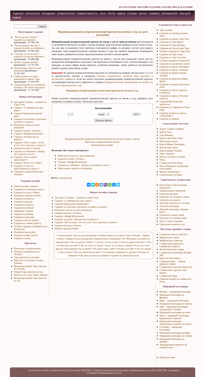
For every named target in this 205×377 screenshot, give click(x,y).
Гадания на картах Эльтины (174, 69)
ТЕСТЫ (111, 13)
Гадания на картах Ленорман (174, 66)
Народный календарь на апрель (176, 303)
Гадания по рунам (23, 201)
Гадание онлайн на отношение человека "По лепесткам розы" (29, 86)
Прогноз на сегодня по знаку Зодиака (29, 261)
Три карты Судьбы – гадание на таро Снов (76, 197)
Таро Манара (166, 135)
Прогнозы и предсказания (27, 248)
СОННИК (132, 13)
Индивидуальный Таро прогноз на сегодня (30, 267)
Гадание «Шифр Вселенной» (29, 133)
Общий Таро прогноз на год (28, 271)
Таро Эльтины (167, 153)
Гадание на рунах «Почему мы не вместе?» (77, 219)
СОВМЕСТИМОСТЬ (87, 13)
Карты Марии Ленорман (172, 144)
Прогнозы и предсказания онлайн (102, 141)
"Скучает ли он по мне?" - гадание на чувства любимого (29, 55)
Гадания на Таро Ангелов (173, 57)
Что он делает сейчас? (82, 242)
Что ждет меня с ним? (104, 248)
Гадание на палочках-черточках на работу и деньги (30, 120)
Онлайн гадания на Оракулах (175, 60)
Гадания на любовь (23, 214)
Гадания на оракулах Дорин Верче (174, 80)
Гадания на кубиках (24, 207)
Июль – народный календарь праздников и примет (174, 317)
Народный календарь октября (175, 332)
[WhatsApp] (110, 185)
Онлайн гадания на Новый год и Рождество (30, 228)
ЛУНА (103, 13)
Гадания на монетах (24, 198)
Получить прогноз (103, 120)
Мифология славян (169, 237)
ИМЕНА (121, 13)
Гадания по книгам (23, 204)
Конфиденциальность (110, 372)
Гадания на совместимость (27, 223)
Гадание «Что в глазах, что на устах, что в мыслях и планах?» (30, 144)
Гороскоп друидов (169, 193)
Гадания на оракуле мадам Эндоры (173, 74)
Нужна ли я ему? (126, 248)
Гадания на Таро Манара (172, 45)
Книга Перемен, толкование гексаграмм (174, 167)
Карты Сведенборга (170, 171)
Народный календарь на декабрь (172, 340)
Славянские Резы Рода (171, 162)
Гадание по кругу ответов (27, 148)
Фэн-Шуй (184, 13)
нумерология (65, 177)
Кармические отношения (107, 238)
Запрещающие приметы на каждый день (173, 346)
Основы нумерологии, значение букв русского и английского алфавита (102, 77)
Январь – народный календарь (175, 291)
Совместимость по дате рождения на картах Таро (27, 77)
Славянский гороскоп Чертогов (176, 266)
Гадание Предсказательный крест (28, 115)
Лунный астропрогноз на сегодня (27, 253)
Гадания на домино (169, 118)
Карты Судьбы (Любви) (172, 128)
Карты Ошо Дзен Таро (171, 138)
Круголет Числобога (170, 258)
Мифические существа (171, 240)
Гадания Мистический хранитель (171, 103)
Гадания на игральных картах (29, 189)
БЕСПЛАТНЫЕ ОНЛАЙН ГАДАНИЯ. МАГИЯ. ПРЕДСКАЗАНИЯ (156, 7)
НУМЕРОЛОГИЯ (66, 13)
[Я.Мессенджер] (93, 185)
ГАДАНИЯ (18, 13)
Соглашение (92, 372)
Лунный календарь (169, 206)
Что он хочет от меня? (91, 245)
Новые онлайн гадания (26, 186)
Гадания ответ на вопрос (26, 220)
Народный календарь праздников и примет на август (176, 322)
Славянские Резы (168, 275)
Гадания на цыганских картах (175, 63)
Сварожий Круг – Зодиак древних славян (172, 262)
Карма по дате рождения (79, 238)
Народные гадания (23, 210)
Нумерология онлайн (25, 232)
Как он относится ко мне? (88, 252)
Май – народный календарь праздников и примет (174, 308)
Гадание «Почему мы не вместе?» (26, 138)
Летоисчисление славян (172, 249)
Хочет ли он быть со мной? (119, 245)
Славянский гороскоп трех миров (173, 271)
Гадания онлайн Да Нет (26, 235)
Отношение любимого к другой (119, 252)
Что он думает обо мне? (133, 242)
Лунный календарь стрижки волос (174, 210)
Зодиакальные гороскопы (173, 190)
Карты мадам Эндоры (171, 150)
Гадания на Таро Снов (171, 54)
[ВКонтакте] (88, 185)
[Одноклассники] (97, 185)
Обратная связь (167, 357)
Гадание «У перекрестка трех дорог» (29, 109)
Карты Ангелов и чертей (172, 156)
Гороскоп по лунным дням (173, 217)
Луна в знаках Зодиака (171, 221)
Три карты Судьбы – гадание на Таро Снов (30, 103)
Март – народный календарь (174, 300)
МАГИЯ (143, 13)
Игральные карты (169, 141)
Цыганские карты (169, 147)
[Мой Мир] (114, 185)
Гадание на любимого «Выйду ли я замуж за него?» (29, 152)
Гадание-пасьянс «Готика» (27, 130)
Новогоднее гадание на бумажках (75, 168)
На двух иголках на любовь (94, 255)
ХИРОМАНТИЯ (169, 13)
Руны (162, 159)
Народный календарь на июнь (175, 312)
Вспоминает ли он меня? (78, 248)
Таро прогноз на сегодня (26, 257)
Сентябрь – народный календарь (171, 328)
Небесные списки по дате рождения (27, 126)
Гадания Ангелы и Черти (27, 192)
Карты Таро (166, 131)
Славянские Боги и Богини (173, 234)
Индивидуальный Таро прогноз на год (30, 279)
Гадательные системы (171, 174)
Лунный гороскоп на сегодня (175, 202)
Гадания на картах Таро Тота (174, 38)
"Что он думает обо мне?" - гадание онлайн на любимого (29, 47)
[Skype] (118, 185)
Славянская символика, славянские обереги (172, 245)
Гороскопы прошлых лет (172, 224)
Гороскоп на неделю (170, 199)
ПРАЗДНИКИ (48, 13)
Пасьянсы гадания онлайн (27, 195)
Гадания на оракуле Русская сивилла (174, 97)
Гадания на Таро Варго (171, 41)
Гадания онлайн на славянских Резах (175, 280)
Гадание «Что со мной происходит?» (25, 158)
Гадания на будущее (24, 217)
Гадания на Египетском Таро (174, 48)
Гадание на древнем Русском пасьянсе (28, 173)
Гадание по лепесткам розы (125, 255)
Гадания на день (22, 238)
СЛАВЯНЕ (154, 13)
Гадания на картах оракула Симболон (173, 91)
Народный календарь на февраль (172, 296)
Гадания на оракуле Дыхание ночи (174, 86)
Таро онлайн (166, 30)
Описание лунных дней (172, 214)
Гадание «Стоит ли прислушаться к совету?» (27, 167)
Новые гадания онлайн (66, 228)
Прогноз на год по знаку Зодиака (31, 274)
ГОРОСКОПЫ (32, 13)
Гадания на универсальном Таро (173, 34)
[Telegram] (101, 185)
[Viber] (105, 185)
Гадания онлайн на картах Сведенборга (173, 114)
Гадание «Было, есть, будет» (28, 162)
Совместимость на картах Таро (114, 235)
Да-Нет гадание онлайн (26, 62)
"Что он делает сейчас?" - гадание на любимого (27, 38)
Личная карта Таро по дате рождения (27, 69)
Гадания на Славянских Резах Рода (175, 108)
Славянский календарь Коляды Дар (175, 254)
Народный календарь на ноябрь (176, 335)
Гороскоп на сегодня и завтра (175, 196)
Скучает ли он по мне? (107, 242)
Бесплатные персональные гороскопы (173, 186)
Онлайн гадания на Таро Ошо (175, 51)
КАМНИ (17, 17)
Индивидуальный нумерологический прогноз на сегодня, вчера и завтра (102, 138)
